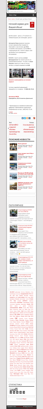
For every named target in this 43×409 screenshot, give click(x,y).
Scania (11, 363)
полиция (19, 300)
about (20, 307)
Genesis (12, 330)
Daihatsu (23, 322)
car (16, 318)
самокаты (31, 300)
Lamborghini (22, 344)
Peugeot (18, 358)
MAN (11, 349)
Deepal (31, 322)
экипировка (30, 305)
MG (29, 351)
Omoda (20, 356)
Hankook (15, 332)
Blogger (24, 398)
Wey (29, 373)
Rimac (27, 360)
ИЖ (10, 295)
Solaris (28, 365)
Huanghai (26, 335)
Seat (18, 363)
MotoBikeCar (19, 406)
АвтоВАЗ (12, 292)
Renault (18, 360)
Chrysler (27, 320)
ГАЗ (30, 293)
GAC (23, 328)
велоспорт (18, 293)
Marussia (14, 349)
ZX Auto (22, 375)
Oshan (29, 356)
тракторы (17, 304)
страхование (26, 302)
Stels (21, 366)
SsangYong (16, 366)
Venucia (15, 372)
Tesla (28, 368)
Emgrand (23, 325)
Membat (31, 349)
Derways (17, 323)
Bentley (31, 312)
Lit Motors (31, 346)
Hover (21, 335)
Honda (25, 334)
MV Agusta (12, 354)
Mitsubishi (12, 353)
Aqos (29, 309)
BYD (32, 316)
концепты (12, 297)
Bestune (12, 314)
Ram (11, 360)
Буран (14, 293)
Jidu (17, 341)
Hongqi (11, 335)
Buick (26, 316)
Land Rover (29, 344)
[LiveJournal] (32, 118)
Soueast (11, 366)
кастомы (26, 295)
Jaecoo (17, 339)
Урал (11, 305)
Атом (32, 292)
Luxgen (22, 348)
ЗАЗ (32, 293)
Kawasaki (24, 341)
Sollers (31, 365)
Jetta (11, 341)
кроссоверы (21, 297)
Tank (11, 368)
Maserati (19, 349)
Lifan (19, 346)
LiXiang (14, 348)
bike (16, 314)
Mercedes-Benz (22, 351)
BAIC (29, 311)
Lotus (18, 348)
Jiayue (14, 341)
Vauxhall (11, 372)
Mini (32, 351)
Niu (32, 354)
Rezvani (23, 360)
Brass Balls (12, 316)
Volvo (21, 373)
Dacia (14, 322)
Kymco (31, 342)
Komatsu (18, 342)
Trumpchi (28, 370)
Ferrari (26, 327)
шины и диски (20, 305)
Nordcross (12, 356)
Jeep (25, 339)
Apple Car (21, 309)
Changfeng (12, 320)
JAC (14, 339)
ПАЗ (11, 300)
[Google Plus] (34, 118)
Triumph (11, 370)
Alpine (11, 309)
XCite (32, 373)
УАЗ (32, 304)
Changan (31, 318)
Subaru (24, 366)
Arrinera (11, 311)
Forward (16, 328)
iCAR (16, 337)
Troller (15, 370)
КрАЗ (16, 297)
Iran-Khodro (27, 337)
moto (23, 353)
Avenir (25, 311)
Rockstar (31, 360)
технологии (12, 304)
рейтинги (25, 300)
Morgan (19, 353)
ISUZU (31, 337)
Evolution (12, 327)
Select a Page (12, 15)
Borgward (27, 314)
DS (16, 325)
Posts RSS (24, 407)
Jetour (31, 339)
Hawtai (31, 332)
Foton (20, 328)
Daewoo (19, 322)
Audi (22, 311)
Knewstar (31, 341)
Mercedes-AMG (13, 351)
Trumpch (23, 370)
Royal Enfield (24, 361)
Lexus (15, 346)
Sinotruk (28, 363)
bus (29, 316)
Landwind (12, 346)
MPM (32, 353)
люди (29, 297)
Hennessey (12, 334)
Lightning (23, 346)
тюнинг (28, 304)
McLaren (27, 349)
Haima (11, 332)
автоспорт (17, 292)
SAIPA (31, 361)
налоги (27, 299)
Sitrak (32, 363)
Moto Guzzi (27, 353)
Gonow (21, 330)
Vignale (31, 372)
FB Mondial (22, 327)
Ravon (14, 360)
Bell (25, 312)
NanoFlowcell (19, 354)
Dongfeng (12, 325)
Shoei (24, 363)
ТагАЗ (31, 302)
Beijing (14, 312)
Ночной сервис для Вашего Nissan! (18, 25)
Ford (32, 327)
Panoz (14, 358)
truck (18, 370)
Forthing (11, 328)
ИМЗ (14, 295)
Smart (24, 365)
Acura (24, 307)
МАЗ (32, 297)
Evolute (31, 325)
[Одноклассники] (27, 118)
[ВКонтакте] (23, 118)
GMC (18, 330)
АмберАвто (27, 292)
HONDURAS (30, 334)
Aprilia (26, 309)
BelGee (22, 312)
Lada (11, 344)
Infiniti (21, 337)
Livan (11, 348)
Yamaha (12, 375)
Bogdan (22, 314)
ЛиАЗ (26, 297)
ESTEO (27, 325)
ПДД (15, 300)
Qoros (31, 358)
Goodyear (25, 330)
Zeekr (15, 375)
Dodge (31, 323)
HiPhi (22, 334)
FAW (19, 327)
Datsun (27, 322)
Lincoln (26, 346)
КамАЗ (21, 295)
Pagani (11, 358)
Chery (16, 320)
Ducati (18, 325)
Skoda (11, 365)
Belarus (18, 312)
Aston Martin (17, 311)
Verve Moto (20, 372)
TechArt (16, 368)
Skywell (15, 365)
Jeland (28, 339)
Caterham (21, 318)
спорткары (19, 302)
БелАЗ (11, 293)
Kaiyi (20, 341)
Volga (11, 373)
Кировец (31, 295)
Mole (16, 353)
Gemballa (31, 328)
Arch (32, 309)
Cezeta (25, 318)
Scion (15, 363)
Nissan (29, 354)
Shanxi (21, 363)
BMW (18, 314)
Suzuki (28, 366)
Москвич (17, 299)
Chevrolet (21, 320)
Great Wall (30, 330)
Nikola (24, 354)
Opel (23, 356)
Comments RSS (32, 407)
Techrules (20, 368)
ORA (26, 356)
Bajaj (32, 311)
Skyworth (20, 365)
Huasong (31, 335)
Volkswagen (16, 373)
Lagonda (16, 344)
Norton (16, 356)
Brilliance (18, 316)
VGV (28, 372)
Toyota (31, 368)
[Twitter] (25, 118)
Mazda (23, 349)
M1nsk (26, 348)
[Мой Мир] (29, 118)
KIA (27, 341)
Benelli (27, 312)
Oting (32, 356)
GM (15, 330)
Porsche (23, 358)
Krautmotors (23, 342)
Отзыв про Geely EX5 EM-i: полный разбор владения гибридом (25, 227)
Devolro (22, 323)
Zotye (18, 375)
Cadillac (12, 318)
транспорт (23, 304)
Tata (13, 368)
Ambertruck (15, 309)
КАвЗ (17, 295)
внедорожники (24, 293)
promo (15, 113)
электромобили (14, 307)
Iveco (11, 339)
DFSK (27, 323)
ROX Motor (18, 361)
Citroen (31, 320)
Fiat (29, 327)
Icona (18, 337)
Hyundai (12, 337)
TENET (25, 368)
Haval (28, 332)
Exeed (15, 327)
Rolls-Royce (12, 361)
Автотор (23, 292)
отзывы (31, 299)
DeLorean (12, 323)
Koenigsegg (13, 342)
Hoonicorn (17, 335)
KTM (28, 342)
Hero (16, 334)
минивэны (12, 299)
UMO (32, 370)
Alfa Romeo (30, 307)
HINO (19, 334)
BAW (11, 312)
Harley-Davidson (22, 332)
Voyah (25, 373)
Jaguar (21, 339)
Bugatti (22, 316)
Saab (28, 361)
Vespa (25, 372)
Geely (26, 328)
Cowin (11, 322)
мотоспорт (22, 299)
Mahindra (31, 348)
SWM (32, 366)
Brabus (31, 314)
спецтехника (13, 302)
